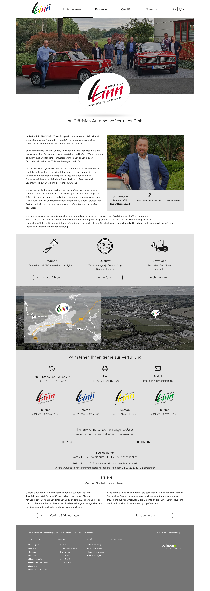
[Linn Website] (44, 9)
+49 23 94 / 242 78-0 (45, 414)
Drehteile (65, 545)
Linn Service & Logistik (38, 570)
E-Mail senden (174, 200)
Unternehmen (33, 539)
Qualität (89, 539)
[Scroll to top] (204, 585)
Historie (32, 548)
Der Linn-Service (95, 548)
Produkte (63, 539)
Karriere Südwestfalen (64, 515)
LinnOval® (66, 559)
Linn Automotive (36, 559)
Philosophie (34, 545)
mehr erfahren (51, 277)
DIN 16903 (66, 562)
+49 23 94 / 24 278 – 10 (149, 200)
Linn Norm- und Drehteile (40, 562)
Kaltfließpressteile (69, 548)
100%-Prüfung (94, 545)
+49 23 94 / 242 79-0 (85, 414)
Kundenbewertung (96, 552)
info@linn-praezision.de (158, 381)
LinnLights (66, 552)
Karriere (32, 552)
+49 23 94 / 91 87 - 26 (105, 381)
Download (117, 539)
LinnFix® (65, 555)
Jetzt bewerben (146, 515)
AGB (182, 532)
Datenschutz (173, 532)
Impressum (161, 532)
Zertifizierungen (94, 555)
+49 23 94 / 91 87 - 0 (125, 414)
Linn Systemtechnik (37, 566)
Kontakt (32, 555)
